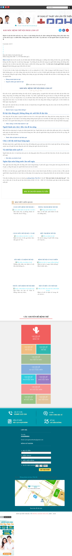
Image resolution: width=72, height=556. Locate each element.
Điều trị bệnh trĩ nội (48, 233)
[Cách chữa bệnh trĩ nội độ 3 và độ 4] (23, 210)
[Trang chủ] (16, 26)
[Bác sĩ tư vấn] (36, 191)
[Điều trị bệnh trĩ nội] (47, 236)
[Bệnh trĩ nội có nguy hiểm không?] (48, 262)
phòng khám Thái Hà (33, 178)
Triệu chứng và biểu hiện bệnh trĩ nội (17, 123)
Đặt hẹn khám (45, 469)
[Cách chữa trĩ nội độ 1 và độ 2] (23, 236)
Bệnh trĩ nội (6, 60)
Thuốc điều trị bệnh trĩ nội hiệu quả (16, 137)
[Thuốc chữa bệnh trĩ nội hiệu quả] (23, 288)
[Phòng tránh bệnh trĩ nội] (48, 210)
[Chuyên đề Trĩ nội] (36, 16)
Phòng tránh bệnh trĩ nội (48, 207)
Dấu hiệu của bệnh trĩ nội (13, 158)
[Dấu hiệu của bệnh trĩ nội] (24, 262)
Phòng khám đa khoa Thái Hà (28, 477)
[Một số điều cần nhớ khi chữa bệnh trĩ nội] (48, 290)
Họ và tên (26, 450)
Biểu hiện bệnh (28, 460)
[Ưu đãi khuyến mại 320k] (7, 555)
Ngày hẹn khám (29, 465)
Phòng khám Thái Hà (40, 513)
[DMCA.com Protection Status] (5, 517)
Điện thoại (27, 455)
